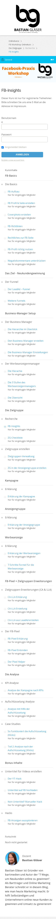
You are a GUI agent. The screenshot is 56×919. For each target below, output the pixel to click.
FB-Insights (14, 426)
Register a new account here (12, 160)
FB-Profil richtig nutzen (20, 249)
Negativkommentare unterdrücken (27, 260)
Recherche (30, 48)
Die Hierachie (15, 371)
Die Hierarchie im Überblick (22, 329)
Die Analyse (12, 674)
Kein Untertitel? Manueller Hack (25, 801)
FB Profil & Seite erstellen (21, 203)
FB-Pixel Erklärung (18, 638)
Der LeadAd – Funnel (19, 289)
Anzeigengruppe (15, 509)
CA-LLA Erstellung (17, 608)
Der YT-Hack (14, 778)
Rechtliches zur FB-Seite (20, 237)
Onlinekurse (14, 41)
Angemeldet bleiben (15, 147)
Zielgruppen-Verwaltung (21, 456)
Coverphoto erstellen (19, 214)
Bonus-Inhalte (13, 763)
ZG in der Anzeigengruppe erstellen (27, 467)
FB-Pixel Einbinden (18, 650)
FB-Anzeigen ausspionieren (22, 820)
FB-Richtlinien (15, 226)
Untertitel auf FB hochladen (22, 790)
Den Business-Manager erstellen (25, 340)
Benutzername (8, 120)
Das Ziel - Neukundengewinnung (25, 273)
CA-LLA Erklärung (17, 597)
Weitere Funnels (16, 300)
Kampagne (11, 480)
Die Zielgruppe (15, 48)
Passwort (6, 134)
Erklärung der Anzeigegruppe (24, 524)
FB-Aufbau (13, 191)
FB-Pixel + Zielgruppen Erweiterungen (28, 581)
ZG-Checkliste (15, 437)
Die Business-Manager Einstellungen (28, 352)
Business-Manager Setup (20, 313)
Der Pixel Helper (16, 661)
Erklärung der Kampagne (21, 496)
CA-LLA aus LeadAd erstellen (23, 620)
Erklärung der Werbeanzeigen (24, 553)
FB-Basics (11, 175)
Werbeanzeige (14, 537)
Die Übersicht (15, 397)
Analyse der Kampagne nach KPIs (26, 690)
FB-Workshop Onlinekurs (20, 44)
